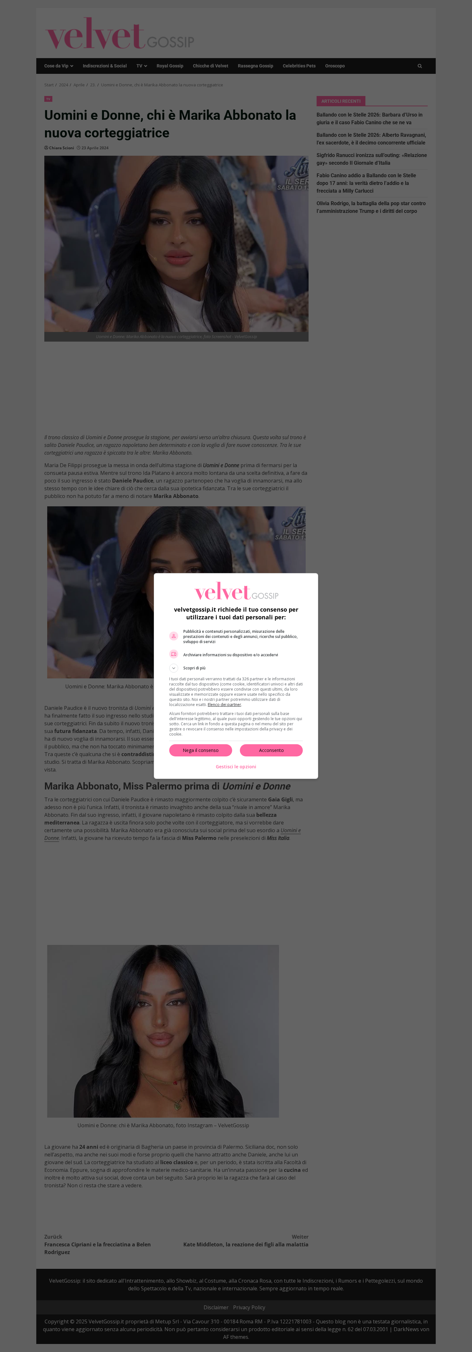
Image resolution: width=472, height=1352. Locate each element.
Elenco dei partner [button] (224, 704)
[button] (236, 668)
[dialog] (236, 676)
